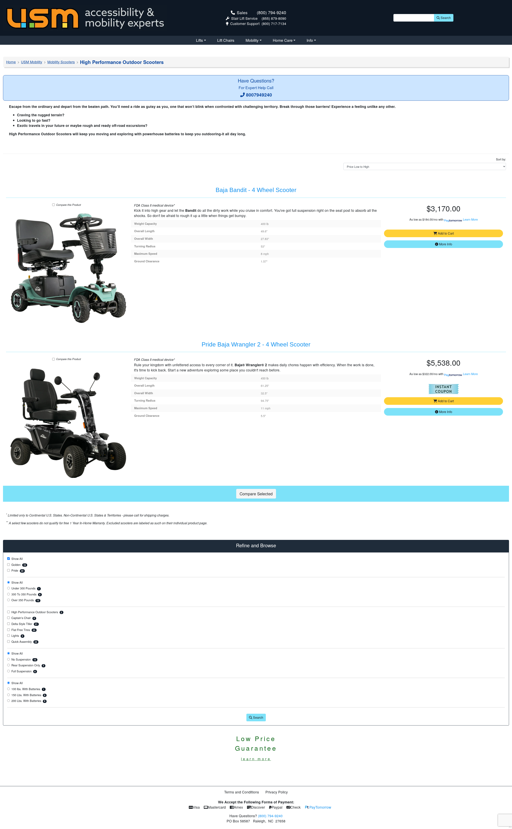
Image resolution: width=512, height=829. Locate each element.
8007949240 (259, 94)
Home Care (283, 40)
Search (446, 17)
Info (310, 40)
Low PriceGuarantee (256, 747)
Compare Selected (256, 494)
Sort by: (501, 159)
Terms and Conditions (241, 791)
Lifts (199, 40)
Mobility (252, 40)
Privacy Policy (276, 791)
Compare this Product (68, 205)
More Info (445, 244)
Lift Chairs (225, 40)
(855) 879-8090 (274, 18)
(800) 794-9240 (271, 12)
